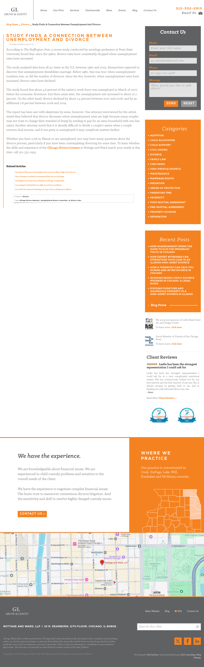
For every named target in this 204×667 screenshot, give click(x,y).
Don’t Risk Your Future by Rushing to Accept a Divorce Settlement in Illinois (43, 189)
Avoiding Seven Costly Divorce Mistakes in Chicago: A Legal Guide (39, 181)
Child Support (160, 145)
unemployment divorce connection (54, 200)
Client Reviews (167, 398)
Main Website (152, 611)
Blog (167, 611)
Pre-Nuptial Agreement (167, 207)
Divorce (25, 24)
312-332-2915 (189, 8)
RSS (180, 611)
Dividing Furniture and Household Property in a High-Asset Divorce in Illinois (171, 292)
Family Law (158, 160)
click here (176, 327)
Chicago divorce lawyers (63, 147)
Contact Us (173, 32)
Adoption (157, 136)
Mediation (157, 183)
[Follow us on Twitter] (178, 641)
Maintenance (159, 174)
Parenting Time (161, 193)
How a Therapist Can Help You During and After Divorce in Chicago (39, 176)
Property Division (163, 212)
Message (154, 80)
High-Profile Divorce (165, 169)
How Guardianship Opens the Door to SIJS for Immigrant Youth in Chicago (171, 249)
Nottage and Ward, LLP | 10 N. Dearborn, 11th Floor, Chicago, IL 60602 (102, 564)
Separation (158, 217)
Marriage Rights (162, 179)
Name (153, 43)
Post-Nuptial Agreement (168, 203)
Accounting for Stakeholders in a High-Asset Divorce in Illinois (38, 185)
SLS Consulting (188, 655)
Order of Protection (165, 188)
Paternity (157, 198)
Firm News (157, 164)
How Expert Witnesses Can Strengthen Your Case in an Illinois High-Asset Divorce (45, 172)
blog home (12, 24)
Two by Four (152, 655)
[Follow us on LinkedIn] (197, 641)
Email (153, 55)
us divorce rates (75, 200)
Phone (153, 67)
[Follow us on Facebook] (187, 641)
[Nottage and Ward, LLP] (18, 10)
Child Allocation (162, 140)
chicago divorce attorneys (29, 200)
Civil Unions (159, 150)
